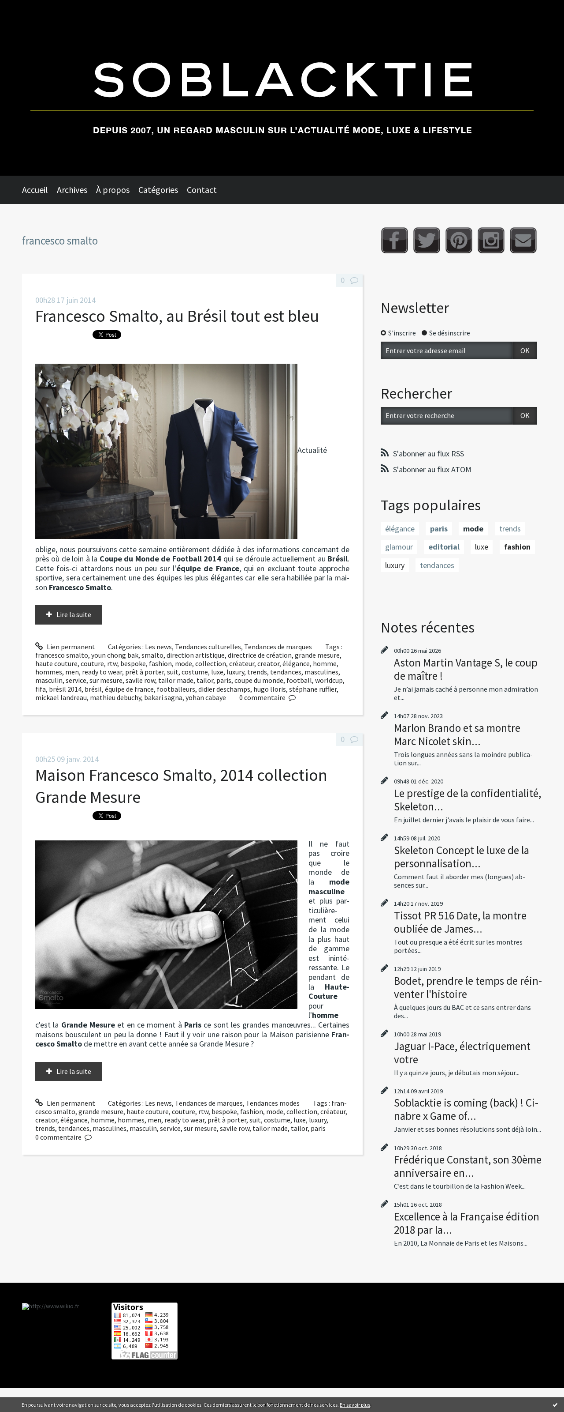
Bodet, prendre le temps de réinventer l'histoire (468, 987)
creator (268, 663)
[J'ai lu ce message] (555, 1404)
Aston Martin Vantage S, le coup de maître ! (466, 669)
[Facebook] (394, 240)
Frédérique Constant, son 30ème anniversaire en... (468, 1166)
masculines (321, 671)
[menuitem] (39, 190)
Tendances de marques (278, 646)
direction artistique (196, 655)
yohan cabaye (206, 697)
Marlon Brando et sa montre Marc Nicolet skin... (457, 734)
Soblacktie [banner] (282, 88)
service (76, 680)
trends (257, 671)
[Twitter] (426, 240)
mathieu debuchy (115, 697)
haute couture (56, 663)
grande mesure (317, 655)
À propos (113, 189)
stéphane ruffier (313, 689)
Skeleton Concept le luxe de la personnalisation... (461, 856)
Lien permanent (70, 646)
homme (325, 663)
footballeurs (176, 689)
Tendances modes (273, 1103)
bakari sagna (163, 697)
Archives (72, 189)
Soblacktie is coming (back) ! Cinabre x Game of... (466, 1109)
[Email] (523, 240)
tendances (285, 671)
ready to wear (102, 671)
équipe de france (129, 689)
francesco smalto (61, 655)
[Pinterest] (458, 240)
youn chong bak (114, 655)
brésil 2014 (65, 689)
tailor (205, 680)
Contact (202, 189)
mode (183, 663)
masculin (49, 680)
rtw (112, 663)
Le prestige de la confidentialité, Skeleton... (467, 799)
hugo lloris (269, 689)
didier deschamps (224, 689)
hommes (48, 671)
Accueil (35, 189)
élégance (296, 663)
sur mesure (105, 680)
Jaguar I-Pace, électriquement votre (462, 1052)
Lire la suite (73, 614)
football (299, 680)
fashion (160, 663)
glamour (399, 547)
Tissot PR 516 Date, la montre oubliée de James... (460, 922)
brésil (93, 689)
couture (92, 663)
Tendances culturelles (208, 646)
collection (210, 663)
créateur (241, 663)
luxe (217, 671)
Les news (158, 646)
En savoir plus (355, 1404)
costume (195, 671)
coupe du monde (258, 680)
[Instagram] (491, 240)
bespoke (133, 663)
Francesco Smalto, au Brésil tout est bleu (177, 315)
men (72, 671)
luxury (235, 671)
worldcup (329, 680)
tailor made (175, 680)
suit (172, 671)
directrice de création (260, 655)
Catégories (158, 189)
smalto (152, 655)
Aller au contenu (29, 8)
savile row (140, 680)
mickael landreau (61, 697)
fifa (40, 689)
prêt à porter (144, 671)
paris (223, 680)
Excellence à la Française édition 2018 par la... (466, 1223)
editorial (444, 547)
